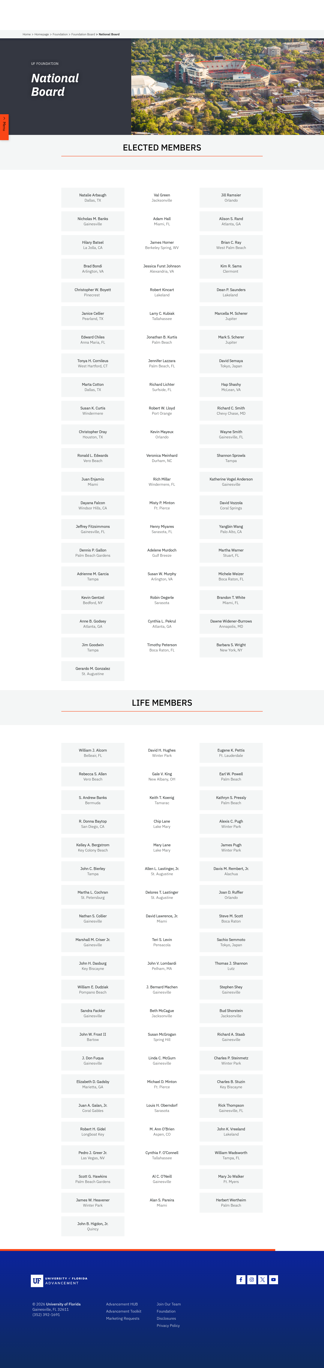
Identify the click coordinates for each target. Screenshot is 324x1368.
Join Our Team (169, 1304)
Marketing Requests (123, 1318)
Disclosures (166, 1318)
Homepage (41, 34)
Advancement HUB (122, 1304)
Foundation (60, 34)
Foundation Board (83, 34)
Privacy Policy (168, 1325)
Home (27, 34)
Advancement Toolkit (123, 1311)
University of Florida (63, 1304)
